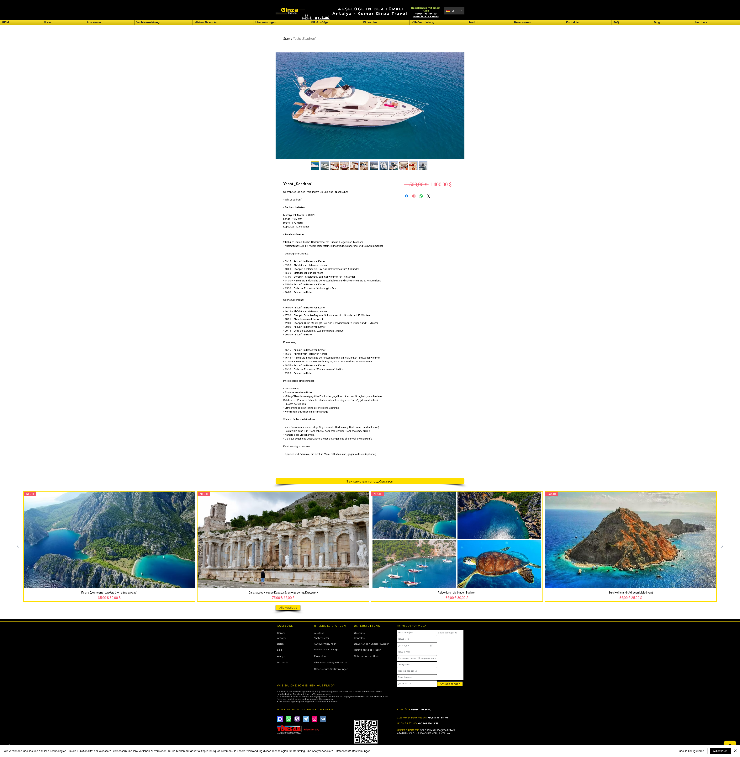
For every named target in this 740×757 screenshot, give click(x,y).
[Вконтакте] (323, 719)
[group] (370, 546)
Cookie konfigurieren (691, 751)
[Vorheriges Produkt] (17, 546)
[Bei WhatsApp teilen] (421, 196)
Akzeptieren (720, 751)
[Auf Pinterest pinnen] (414, 196)
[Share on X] (428, 196)
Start (286, 38)
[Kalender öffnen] (431, 645)
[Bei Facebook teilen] (406, 196)
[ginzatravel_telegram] (306, 719)
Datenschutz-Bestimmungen (353, 751)
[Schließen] (735, 751)
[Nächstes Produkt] (722, 546)
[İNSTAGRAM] (314, 719)
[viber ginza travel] (297, 719)
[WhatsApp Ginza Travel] (288, 719)
